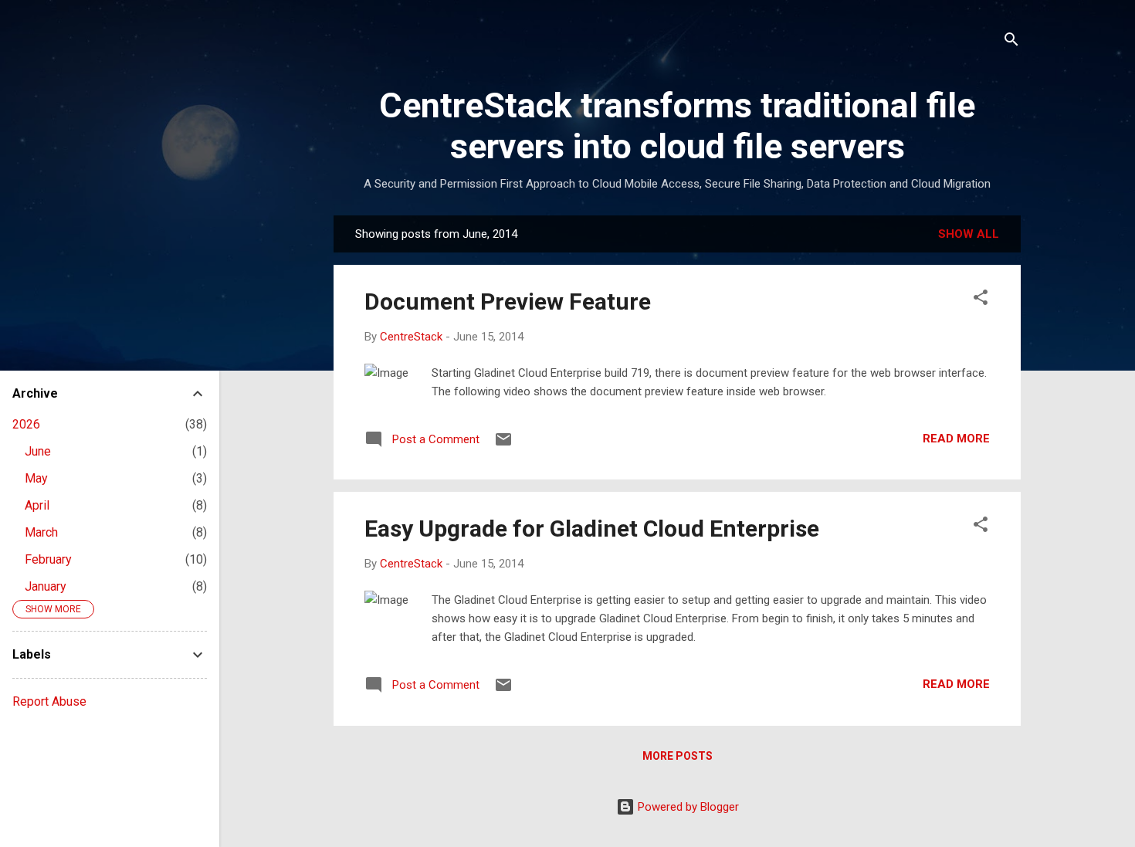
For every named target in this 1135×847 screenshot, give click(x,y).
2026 (26, 424)
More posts (677, 756)
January (45, 586)
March (41, 532)
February (48, 559)
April (37, 505)
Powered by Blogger (687, 807)
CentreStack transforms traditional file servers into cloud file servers (677, 126)
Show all (968, 234)
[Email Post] (503, 445)
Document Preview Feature (507, 301)
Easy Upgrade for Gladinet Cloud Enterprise (591, 528)
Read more (956, 439)
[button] (980, 300)
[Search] (1011, 42)
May (36, 478)
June (38, 451)
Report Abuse (49, 701)
